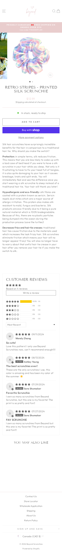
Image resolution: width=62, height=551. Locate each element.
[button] (12, 301)
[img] (23, 334)
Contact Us (31, 496)
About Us (31, 515)
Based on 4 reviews (16, 288)
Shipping (20, 102)
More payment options (31, 137)
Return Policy (31, 520)
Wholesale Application (31, 506)
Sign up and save (30, 529)
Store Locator (31, 501)
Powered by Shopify (31, 548)
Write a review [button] (31, 292)
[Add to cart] (21, 451)
